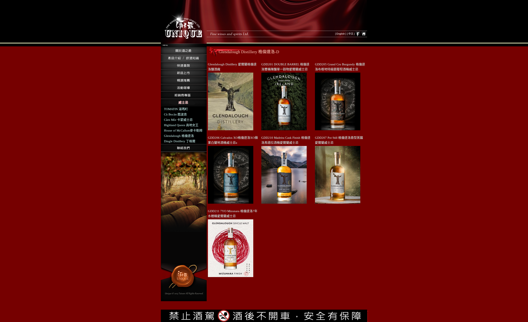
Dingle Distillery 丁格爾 (179, 141)
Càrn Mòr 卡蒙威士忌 (178, 119)
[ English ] (340, 33)
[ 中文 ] (351, 33)
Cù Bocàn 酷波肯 (175, 114)
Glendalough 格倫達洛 (179, 135)
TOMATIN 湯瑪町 (176, 109)
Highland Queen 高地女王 (181, 125)
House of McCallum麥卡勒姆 (183, 130)
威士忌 (183, 102)
